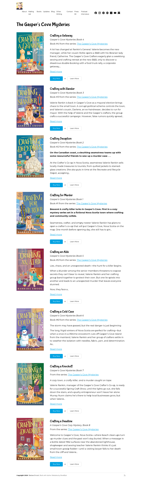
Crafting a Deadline (61, 421)
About (24, 12)
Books (39, 12)
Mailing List (31, 13)
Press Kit (76, 13)
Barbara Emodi (34, 475)
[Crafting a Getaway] (30, 53)
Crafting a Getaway (61, 35)
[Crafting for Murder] (30, 213)
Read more (56, 71)
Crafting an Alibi (59, 252)
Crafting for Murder (61, 195)
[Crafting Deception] (30, 156)
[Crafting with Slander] (30, 106)
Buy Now (56, 78)
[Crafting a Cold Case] (30, 329)
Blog (53, 12)
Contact (70, 12)
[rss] (124, 475)
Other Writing (59, 13)
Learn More (74, 78)
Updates (46, 12)
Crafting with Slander (62, 89)
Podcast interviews (85, 13)
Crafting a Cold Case (62, 311)
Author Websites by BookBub (57, 475)
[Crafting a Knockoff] (30, 384)
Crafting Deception (60, 138)
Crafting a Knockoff (61, 366)
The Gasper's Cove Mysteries (92, 43)
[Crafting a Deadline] (30, 439)
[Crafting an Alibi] (30, 270)
